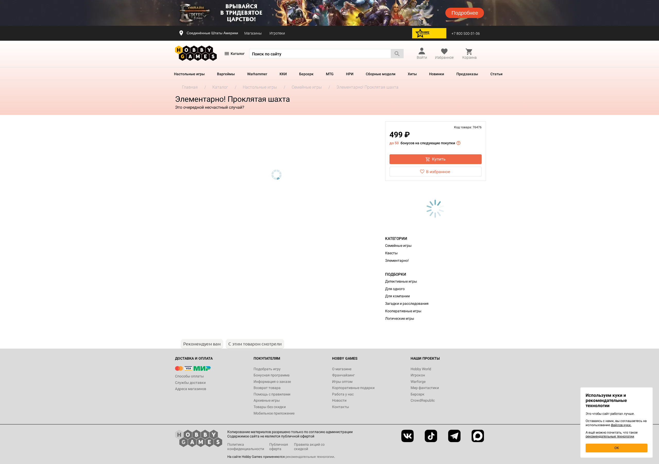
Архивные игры (267, 400)
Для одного (395, 289)
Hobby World (421, 369)
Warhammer (257, 74)
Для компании (397, 296)
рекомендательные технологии (309, 457)
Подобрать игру (267, 369)
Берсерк (306, 74)
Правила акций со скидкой (309, 446)
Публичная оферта (278, 446)
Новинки (436, 74)
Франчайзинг (343, 375)
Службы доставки (190, 383)
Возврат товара (267, 388)
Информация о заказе (272, 381)
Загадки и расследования (407, 303)
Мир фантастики (425, 388)
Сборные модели (380, 74)
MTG (330, 74)
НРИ (349, 74)
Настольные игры (189, 74)
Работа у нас (343, 394)
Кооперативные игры (403, 311)
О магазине (341, 369)
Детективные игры (401, 281)
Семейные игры (398, 245)
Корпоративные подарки (353, 388)
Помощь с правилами (272, 394)
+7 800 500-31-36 (466, 33)
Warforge (418, 381)
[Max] (478, 436)
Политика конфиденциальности (245, 446)
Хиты (412, 74)
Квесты (391, 253)
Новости (339, 400)
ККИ (283, 74)
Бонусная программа (272, 375)
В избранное (438, 171)
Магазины (253, 33)
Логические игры (399, 318)
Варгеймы (226, 74)
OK (616, 448)
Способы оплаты (189, 376)
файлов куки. (621, 425)
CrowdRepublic (423, 400)
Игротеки (277, 33)
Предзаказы (467, 74)
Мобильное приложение (274, 413)
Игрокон (418, 375)
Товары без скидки (270, 407)
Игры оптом (342, 381)
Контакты (340, 407)
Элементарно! (397, 260)
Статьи (496, 74)
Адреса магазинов (190, 389)
